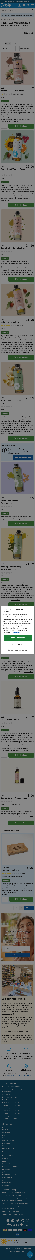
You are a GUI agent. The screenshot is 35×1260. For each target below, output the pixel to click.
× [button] (31, 608)
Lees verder (16, 632)
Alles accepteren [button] (18, 638)
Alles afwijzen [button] (18, 644)
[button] (17, 650)
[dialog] (17, 630)
